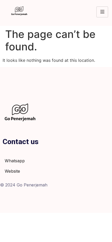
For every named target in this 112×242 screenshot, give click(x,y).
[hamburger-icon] (102, 11)
